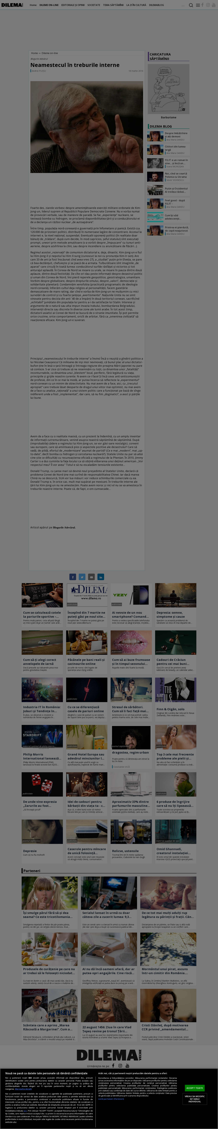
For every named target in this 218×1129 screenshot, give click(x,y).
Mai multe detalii (23, 1089)
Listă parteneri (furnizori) (111, 1099)
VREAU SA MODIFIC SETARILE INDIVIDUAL (195, 1099)
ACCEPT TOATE (195, 1088)
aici (25, 1110)
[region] (109, 1098)
